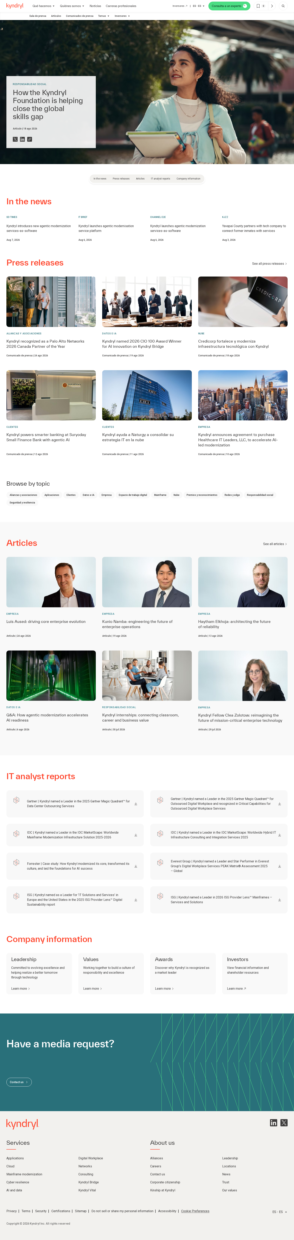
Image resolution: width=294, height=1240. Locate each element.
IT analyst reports (160, 178)
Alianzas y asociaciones (24, 333)
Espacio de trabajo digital (133, 495)
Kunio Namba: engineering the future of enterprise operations (137, 624)
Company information (188, 178)
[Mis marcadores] (271, 6)
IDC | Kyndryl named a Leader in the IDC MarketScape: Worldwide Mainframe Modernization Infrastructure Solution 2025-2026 (73, 835)
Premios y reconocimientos (202, 495)
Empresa (204, 427)
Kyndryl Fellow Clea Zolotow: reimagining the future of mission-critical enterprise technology (240, 718)
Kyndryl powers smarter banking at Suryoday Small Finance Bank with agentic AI (46, 437)
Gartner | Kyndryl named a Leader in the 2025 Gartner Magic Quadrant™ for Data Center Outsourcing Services (78, 803)
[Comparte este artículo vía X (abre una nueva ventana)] (15, 139)
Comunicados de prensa (79, 16)
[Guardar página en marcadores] (258, 6)
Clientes (12, 427)
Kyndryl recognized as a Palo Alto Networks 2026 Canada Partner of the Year (45, 344)
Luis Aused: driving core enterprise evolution (46, 621)
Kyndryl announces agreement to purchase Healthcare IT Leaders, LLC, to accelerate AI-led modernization (238, 439)
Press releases (121, 178)
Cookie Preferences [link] (195, 1211)
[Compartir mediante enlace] (29, 139)
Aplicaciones (51, 495)
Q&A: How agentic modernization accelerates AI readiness (47, 717)
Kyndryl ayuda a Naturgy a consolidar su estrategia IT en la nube (138, 437)
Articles (140, 178)
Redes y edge (232, 495)
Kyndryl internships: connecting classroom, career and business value (140, 717)
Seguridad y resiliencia (22, 502)
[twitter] (284, 1122)
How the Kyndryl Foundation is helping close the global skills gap (48, 104)
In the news (100, 178)
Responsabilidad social (29, 84)
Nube (201, 333)
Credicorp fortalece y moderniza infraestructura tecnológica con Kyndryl (233, 344)
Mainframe (160, 495)
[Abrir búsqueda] (283, 6)
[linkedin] (273, 1122)
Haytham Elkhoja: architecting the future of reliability (234, 624)
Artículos (56, 16)
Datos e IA (109, 333)
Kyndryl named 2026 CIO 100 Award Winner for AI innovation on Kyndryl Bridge (142, 344)
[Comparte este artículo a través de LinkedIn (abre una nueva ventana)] (22, 139)
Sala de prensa (37, 16)
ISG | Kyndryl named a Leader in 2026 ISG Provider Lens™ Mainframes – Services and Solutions (221, 899)
